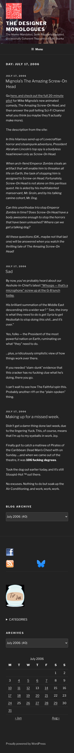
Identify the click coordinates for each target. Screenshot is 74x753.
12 (28, 688)
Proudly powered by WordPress (26, 743)
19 (28, 695)
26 (28, 703)
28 (46, 703)
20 (37, 695)
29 (55, 703)
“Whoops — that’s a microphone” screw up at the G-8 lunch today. (37, 290)
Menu (39, 49)
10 (10, 688)
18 (19, 695)
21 (46, 695)
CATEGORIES (18, 619)
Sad (9, 271)
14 (46, 688)
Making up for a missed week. (32, 416)
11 (19, 688)
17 (9, 695)
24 (10, 703)
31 (10, 710)
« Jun (18, 718)
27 (37, 703)
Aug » (56, 718)
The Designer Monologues (26, 26)
